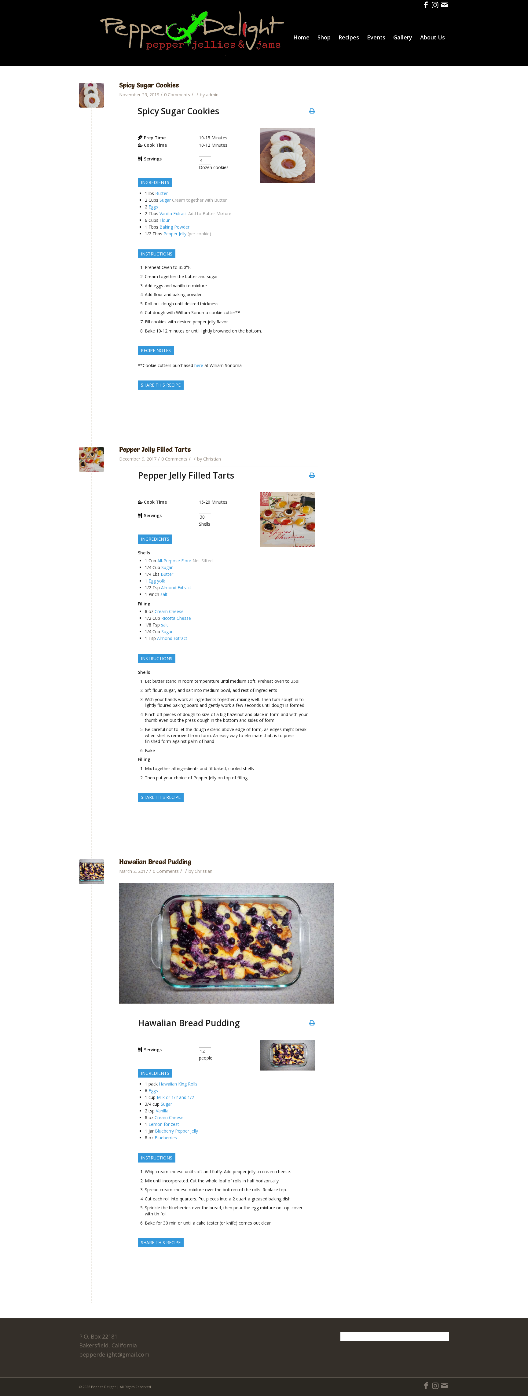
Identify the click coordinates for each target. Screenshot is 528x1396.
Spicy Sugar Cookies (149, 85)
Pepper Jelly (174, 234)
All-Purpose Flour (174, 561)
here (198, 365)
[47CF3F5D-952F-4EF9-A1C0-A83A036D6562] (91, 95)
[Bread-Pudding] (91, 871)
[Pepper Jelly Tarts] (91, 459)
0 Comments (177, 94)
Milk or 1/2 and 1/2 (175, 1097)
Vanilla (162, 1111)
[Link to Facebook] (425, 4)
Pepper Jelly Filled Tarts (155, 449)
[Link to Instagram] (435, 4)
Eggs (153, 207)
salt (163, 594)
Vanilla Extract (173, 213)
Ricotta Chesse (176, 618)
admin (212, 94)
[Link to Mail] (444, 4)
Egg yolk (156, 581)
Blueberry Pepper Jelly (176, 1131)
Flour (165, 220)
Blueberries (166, 1138)
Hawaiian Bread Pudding (155, 861)
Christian (212, 459)
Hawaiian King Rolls (178, 1084)
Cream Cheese (169, 611)
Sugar (165, 200)
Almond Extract (176, 587)
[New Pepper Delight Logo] (192, 37)
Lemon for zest (163, 1124)
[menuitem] (301, 37)
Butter (161, 193)
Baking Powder (174, 227)
